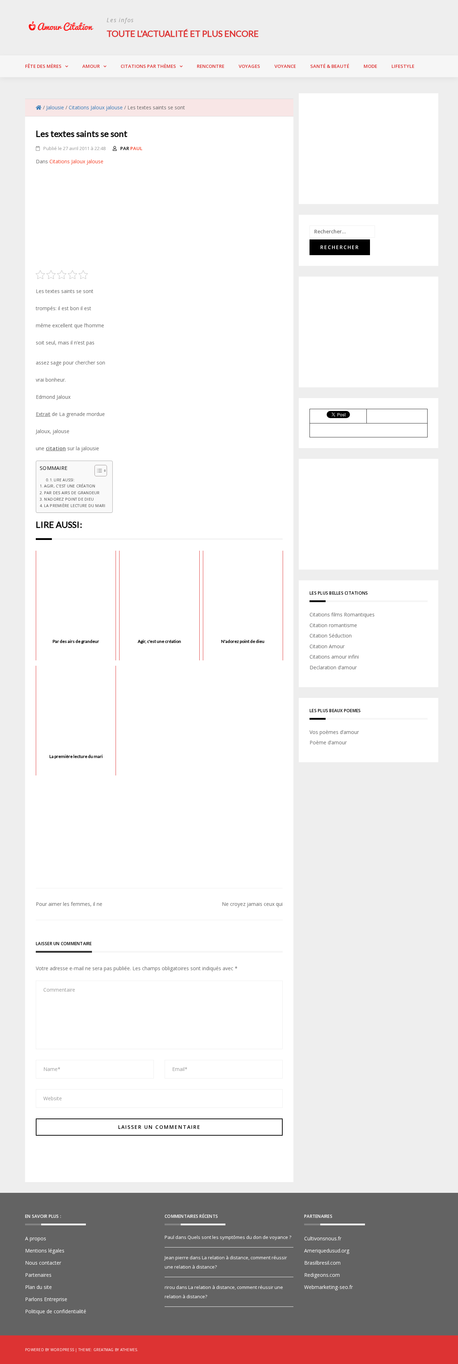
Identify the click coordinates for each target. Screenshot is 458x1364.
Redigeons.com (322, 1274)
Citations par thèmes (148, 66)
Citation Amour (327, 646)
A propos (35, 1238)
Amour (91, 66)
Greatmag (103, 1349)
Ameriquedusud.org (326, 1250)
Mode (370, 66)
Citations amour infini (334, 656)
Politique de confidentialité (55, 1311)
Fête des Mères (43, 66)
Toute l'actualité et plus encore (183, 33)
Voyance (285, 66)
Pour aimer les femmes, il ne (69, 904)
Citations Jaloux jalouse (76, 161)
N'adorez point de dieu (69, 499)
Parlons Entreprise (46, 1299)
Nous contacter (43, 1262)
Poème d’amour (328, 742)
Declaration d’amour (333, 667)
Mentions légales (44, 1250)
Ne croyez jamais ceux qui (252, 904)
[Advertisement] (159, 220)
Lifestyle (402, 66)
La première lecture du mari (74, 505)
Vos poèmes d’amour (334, 732)
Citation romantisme (333, 625)
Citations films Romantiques (342, 614)
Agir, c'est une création (70, 485)
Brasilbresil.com (322, 1262)
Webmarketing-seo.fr (328, 1287)
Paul (136, 148)
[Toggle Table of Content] (97, 471)
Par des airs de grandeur (72, 492)
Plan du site (38, 1287)
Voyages (249, 66)
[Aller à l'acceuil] (39, 107)
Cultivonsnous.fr (322, 1238)
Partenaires (38, 1274)
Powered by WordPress (49, 1349)
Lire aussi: (64, 479)
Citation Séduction (331, 635)
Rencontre (210, 66)
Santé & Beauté (329, 66)
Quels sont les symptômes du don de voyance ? (239, 1237)
